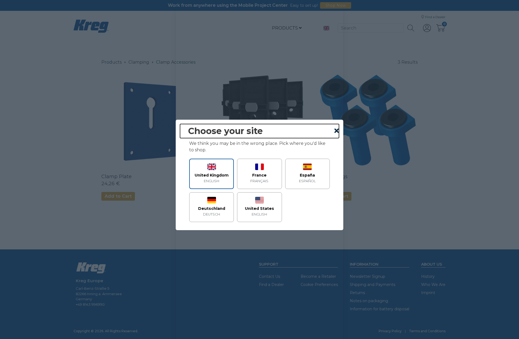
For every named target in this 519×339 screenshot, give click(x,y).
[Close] (336, 131)
